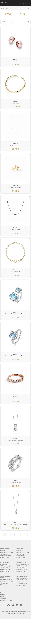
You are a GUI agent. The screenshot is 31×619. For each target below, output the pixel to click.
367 (22, 534)
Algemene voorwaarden (23, 611)
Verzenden (3, 598)
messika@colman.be (21, 569)
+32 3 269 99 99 (4, 583)
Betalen (2, 596)
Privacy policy (8, 613)
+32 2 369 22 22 (20, 581)
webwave (24, 613)
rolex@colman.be (20, 555)
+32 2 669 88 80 (20, 568)
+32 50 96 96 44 (4, 568)
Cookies (14, 613)
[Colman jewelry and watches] (7, 3)
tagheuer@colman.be (21, 583)
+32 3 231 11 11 (4, 554)
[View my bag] (20, 3)
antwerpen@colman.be (6, 555)
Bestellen (2, 594)
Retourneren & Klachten (6, 600)
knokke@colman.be (5, 569)
